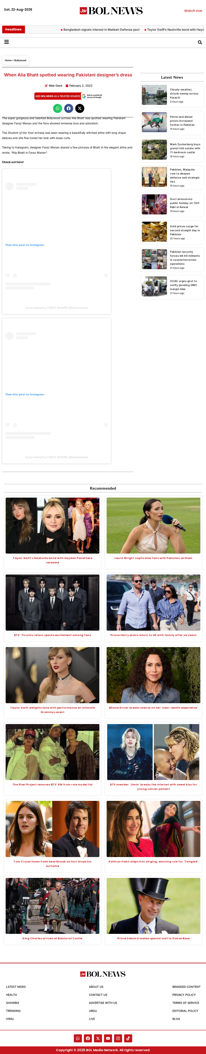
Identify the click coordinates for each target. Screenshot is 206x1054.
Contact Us (98, 994)
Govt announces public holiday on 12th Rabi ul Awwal (184, 203)
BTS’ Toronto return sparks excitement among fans (52, 635)
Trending (13, 1010)
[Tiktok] (128, 1038)
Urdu (93, 1010)
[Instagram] (118, 1038)
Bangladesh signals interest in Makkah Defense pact (87, 29)
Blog (176, 1019)
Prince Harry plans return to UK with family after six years (153, 635)
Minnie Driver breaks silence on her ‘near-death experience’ (153, 708)
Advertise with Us (103, 1002)
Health (11, 994)
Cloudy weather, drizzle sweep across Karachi (184, 93)
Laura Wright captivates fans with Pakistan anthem (153, 558)
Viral (10, 1019)
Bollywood (20, 60)
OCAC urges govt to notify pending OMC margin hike (183, 285)
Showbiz (12, 1002)
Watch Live (193, 10)
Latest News (16, 986)
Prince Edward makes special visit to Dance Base (153, 938)
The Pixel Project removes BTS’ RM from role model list (52, 784)
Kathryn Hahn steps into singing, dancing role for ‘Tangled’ (153, 861)
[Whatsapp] (78, 1038)
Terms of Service (185, 1002)
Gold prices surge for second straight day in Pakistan (185, 230)
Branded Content (186, 986)
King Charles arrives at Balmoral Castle (52, 938)
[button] (57, 108)
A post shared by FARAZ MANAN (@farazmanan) (56, 307)
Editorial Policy (185, 1010)
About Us (96, 986)
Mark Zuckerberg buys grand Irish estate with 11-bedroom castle (185, 148)
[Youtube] (108, 1038)
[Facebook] (88, 1038)
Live (92, 1019)
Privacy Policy (184, 994)
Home (8, 60)
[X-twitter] (98, 1038)
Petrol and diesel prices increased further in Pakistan (182, 120)
